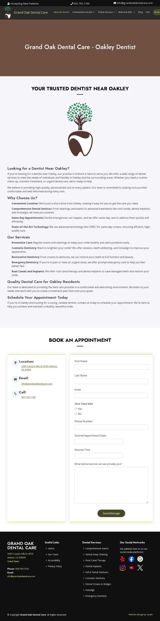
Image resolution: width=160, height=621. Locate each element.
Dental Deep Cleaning (96, 554)
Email (78, 389)
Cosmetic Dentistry (95, 578)
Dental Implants (93, 566)
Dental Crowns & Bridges (98, 584)
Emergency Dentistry (96, 596)
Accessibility (54, 560)
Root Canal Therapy (95, 560)
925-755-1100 (82, 3)
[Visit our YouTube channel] (131, 568)
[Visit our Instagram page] (122, 568)
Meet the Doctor (62, 12)
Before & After (125, 12)
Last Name (81, 375)
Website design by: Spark (141, 614)
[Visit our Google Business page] (140, 559)
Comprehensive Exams (97, 548)
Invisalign (90, 590)
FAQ (148, 12)
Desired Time (82, 449)
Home (51, 548)
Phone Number (84, 421)
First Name (81, 361)
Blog (140, 12)
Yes (80, 409)
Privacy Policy (55, 566)
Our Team (53, 554)
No (80, 414)
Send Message (111, 513)
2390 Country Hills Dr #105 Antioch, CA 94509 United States (20, 557)
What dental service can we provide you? (98, 464)
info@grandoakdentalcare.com (135, 3)
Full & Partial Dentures (96, 572)
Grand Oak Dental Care (31, 12)
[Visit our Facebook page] (131, 559)
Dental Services (105, 12)
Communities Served (82, 12)
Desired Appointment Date (90, 435)
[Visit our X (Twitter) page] (140, 568)
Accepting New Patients (25, 3)
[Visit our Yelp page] (122, 559)
